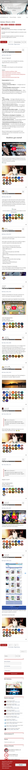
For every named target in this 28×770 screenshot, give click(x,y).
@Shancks (11, 80)
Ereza (6, 191)
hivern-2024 (11, 24)
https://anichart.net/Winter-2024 (9, 71)
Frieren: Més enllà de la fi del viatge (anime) (15, 722)
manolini (4, 285)
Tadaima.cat (14, 8)
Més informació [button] (5, 768)
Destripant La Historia (11, 703)
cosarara (7, 337)
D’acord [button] (20, 764)
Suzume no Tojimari (10, 719)
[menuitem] (7, 1)
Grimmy (8, 729)
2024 (2, 24)
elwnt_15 (8, 717)
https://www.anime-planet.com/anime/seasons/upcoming (10, 76)
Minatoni (7, 366)
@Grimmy (9, 103)
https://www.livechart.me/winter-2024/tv (11, 72)
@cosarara (14, 103)
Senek (6, 228)
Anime (6, 24)
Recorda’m (7, 670)
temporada (18, 24)
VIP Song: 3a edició (10, 710)
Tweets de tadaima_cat (9, 742)
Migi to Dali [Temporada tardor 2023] (14, 725)
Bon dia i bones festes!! (11, 716)
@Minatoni (4, 103)
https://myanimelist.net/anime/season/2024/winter (13, 74)
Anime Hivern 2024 (7, 22)
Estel (7, 720)
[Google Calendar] (13, 734)
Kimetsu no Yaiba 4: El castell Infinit (14, 713)
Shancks (6, 49)
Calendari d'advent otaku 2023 (13, 728)
